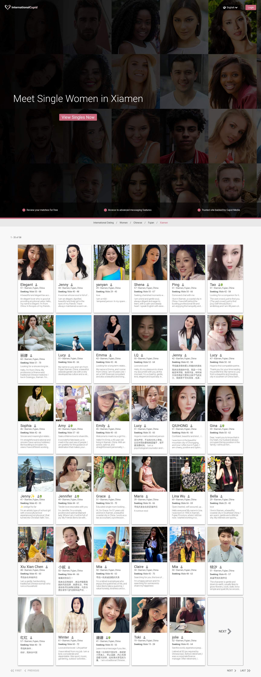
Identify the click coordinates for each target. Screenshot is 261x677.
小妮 (62, 567)
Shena (139, 285)
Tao (213, 285)
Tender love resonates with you (73, 507)
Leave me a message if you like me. (111, 648)
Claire (138, 567)
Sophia (26, 426)
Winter (63, 637)
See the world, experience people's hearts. (187, 648)
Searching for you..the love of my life (149, 577)
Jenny (63, 285)
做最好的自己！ (65, 578)
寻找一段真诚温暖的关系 (107, 577)
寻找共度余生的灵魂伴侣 (145, 507)
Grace (101, 496)
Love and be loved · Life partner (72, 648)
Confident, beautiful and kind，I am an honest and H (187, 436)
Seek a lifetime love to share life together (73, 436)
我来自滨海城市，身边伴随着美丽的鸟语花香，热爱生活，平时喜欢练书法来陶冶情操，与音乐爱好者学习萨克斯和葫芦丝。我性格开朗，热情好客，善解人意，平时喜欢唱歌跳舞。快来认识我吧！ (73, 586)
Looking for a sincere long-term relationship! (35, 366)
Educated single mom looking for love (111, 507)
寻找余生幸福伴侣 (28, 577)
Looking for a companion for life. (225, 295)
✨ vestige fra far (28, 507)
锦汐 (213, 567)
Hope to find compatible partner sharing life (225, 366)
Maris (138, 496)
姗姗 (99, 637)
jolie (175, 637)
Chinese (138, 222)
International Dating (103, 222)
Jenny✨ (27, 496)
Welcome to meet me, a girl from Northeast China (111, 436)
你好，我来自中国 (28, 652)
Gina (213, 426)
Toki (137, 637)
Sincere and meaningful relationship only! (35, 436)
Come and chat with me (183, 295)
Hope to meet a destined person (149, 436)
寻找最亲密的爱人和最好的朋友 (187, 366)
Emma (101, 355)
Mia (99, 567)
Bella (214, 496)
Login (251, 7)
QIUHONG (180, 426)
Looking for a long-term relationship (111, 366)
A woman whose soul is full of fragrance (73, 295)
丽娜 (24, 355)
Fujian (151, 222)
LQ (136, 355)
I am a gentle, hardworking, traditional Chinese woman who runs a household (35, 583)
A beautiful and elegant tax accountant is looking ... (35, 295)
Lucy (62, 355)
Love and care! (141, 366)
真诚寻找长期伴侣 (218, 578)
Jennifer (65, 496)
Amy (62, 426)
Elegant (26, 285)
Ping (175, 285)
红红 (24, 637)
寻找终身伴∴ (26, 648)
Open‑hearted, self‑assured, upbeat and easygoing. (187, 507)
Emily (100, 426)
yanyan (102, 285)
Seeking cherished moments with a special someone (149, 295)
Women (124, 222)
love (98, 295)
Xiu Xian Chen (31, 567)
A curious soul (141, 511)
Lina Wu (178, 496)
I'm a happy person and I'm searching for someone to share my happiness (147, 583)
